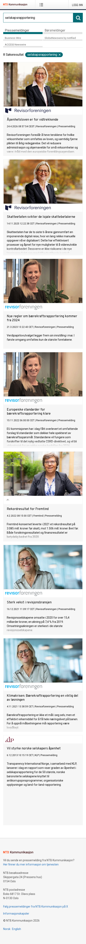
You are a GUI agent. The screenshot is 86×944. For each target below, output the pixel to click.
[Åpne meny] (42, 4)
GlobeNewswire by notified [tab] (60, 37)
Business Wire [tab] (13, 37)
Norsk (6, 929)
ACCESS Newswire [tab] (15, 44)
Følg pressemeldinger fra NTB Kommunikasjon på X (35, 906)
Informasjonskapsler (16, 913)
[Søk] (78, 17)
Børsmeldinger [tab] (55, 30)
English (16, 929)
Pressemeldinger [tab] (17, 30)
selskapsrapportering (42, 55)
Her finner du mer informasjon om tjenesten (31, 864)
